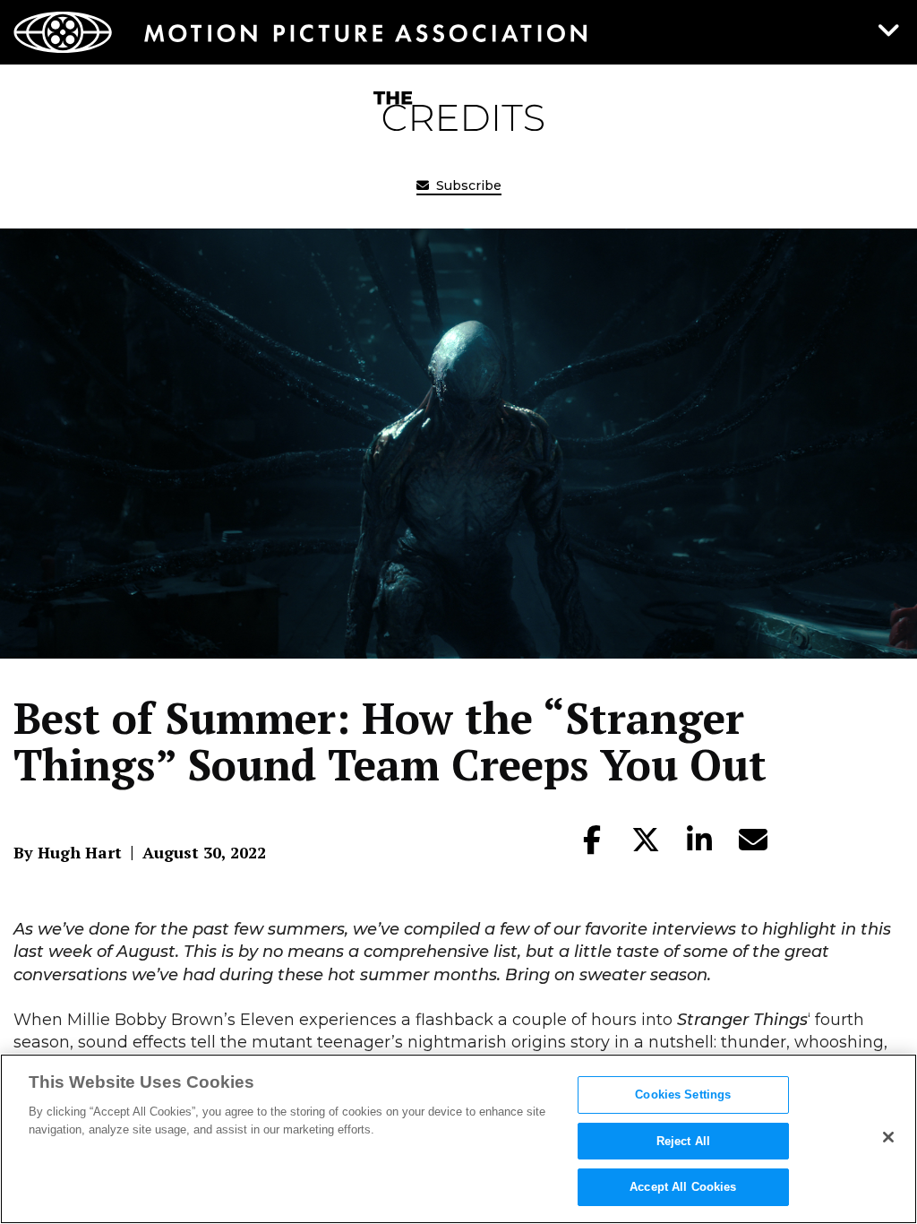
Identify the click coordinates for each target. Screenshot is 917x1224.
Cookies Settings (683, 1094)
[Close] (888, 1137)
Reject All (683, 1141)
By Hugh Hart (67, 852)
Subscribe (467, 185)
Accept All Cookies (683, 1187)
